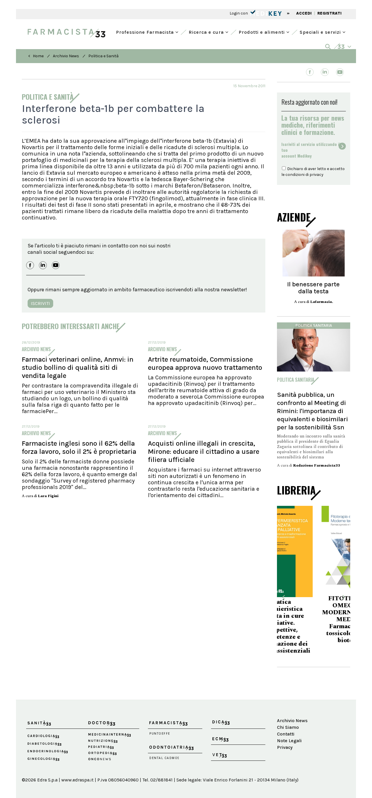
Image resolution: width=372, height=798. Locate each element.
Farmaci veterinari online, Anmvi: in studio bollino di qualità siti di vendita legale (77, 367)
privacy (316, 174)
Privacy (285, 736)
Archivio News (66, 55)
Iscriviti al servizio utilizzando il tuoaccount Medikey (310, 150)
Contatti (285, 723)
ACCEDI (304, 13)
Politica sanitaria (313, 325)
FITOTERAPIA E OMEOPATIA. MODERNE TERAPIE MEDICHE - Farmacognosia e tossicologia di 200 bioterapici (313, 619)
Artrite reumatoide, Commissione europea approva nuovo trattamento (205, 363)
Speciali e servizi (321, 31)
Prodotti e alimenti (262, 31)
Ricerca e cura (207, 31)
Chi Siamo (288, 717)
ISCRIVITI (40, 303)
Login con (239, 13)
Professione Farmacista (145, 31)
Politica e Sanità (103, 55)
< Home (36, 55)
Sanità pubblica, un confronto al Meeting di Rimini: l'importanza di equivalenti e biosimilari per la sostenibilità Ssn (312, 411)
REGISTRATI (329, 13)
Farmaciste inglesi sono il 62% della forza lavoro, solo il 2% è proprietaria (79, 447)
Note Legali (289, 730)
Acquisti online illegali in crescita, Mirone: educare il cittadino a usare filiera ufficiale (203, 451)
